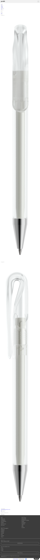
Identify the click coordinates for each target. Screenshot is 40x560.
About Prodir (24, 517)
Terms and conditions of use (5, 546)
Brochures (2, 525)
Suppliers (23, 523)
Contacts (23, 527)
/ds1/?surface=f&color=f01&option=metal (5, 509)
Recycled (2, 7)
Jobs (22, 525)
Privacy (2, 547)
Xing (2, 534)
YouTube (2, 535)
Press (22, 526)
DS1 (1, 510)
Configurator (3, 520)
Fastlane (2, 522)
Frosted (2, 6)
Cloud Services (3, 521)
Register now (20, 543)
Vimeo (2, 536)
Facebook (2, 529)
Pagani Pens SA (4, 556)
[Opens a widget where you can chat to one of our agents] (36, 558)
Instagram (2, 530)
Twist (1, 13)
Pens (2, 517)
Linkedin (2, 533)
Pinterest (2, 531)
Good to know (3, 523)
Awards (23, 521)
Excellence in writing (25, 520)
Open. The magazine (4, 528)
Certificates (23, 522)
